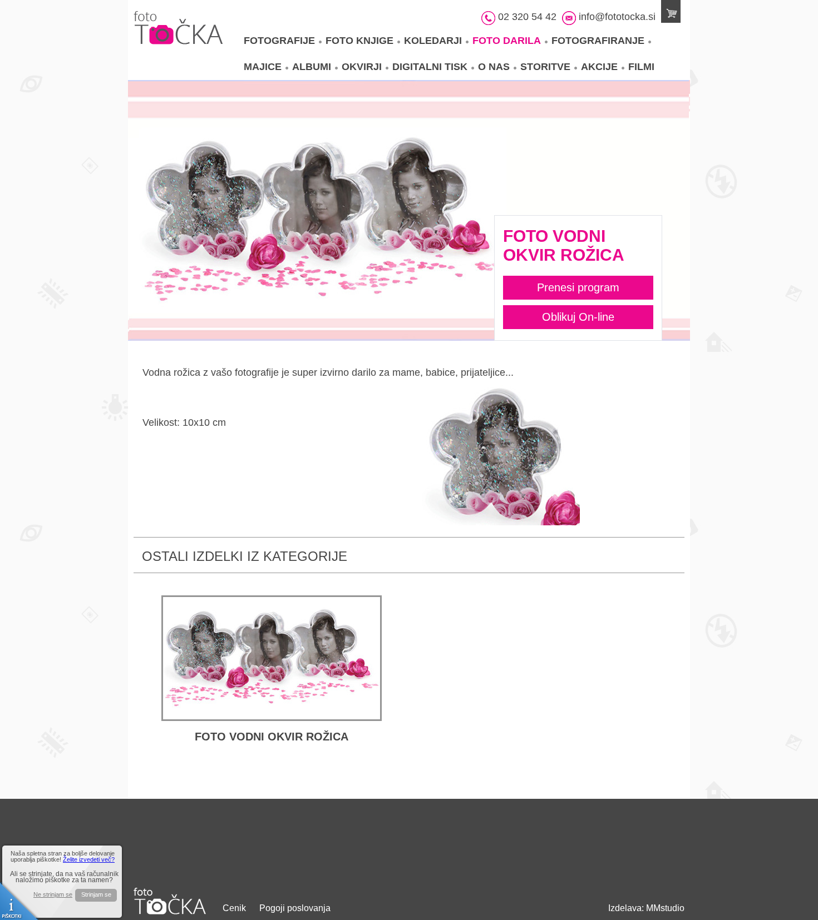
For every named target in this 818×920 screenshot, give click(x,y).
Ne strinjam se (52, 895)
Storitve (545, 66)
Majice (263, 66)
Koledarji (433, 40)
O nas (494, 66)
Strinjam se (96, 894)
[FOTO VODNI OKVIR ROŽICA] (271, 658)
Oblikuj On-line (578, 317)
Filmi (641, 66)
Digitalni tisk (429, 66)
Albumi (311, 66)
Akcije (599, 66)
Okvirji (362, 66)
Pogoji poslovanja (295, 908)
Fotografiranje (597, 40)
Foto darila (506, 40)
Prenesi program (578, 287)
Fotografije (279, 40)
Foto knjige (359, 40)
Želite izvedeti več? (89, 859)
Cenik (234, 908)
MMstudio (665, 908)
